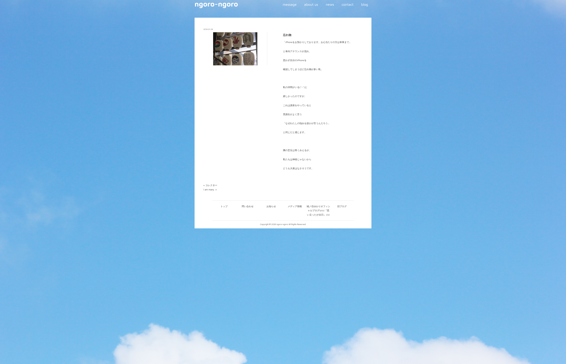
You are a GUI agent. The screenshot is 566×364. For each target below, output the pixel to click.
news (330, 4)
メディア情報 (295, 206)
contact (347, 4)
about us (311, 4)
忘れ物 (287, 35)
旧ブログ (342, 206)
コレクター (211, 185)
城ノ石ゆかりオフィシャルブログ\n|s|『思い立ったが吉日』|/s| (318, 210)
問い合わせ (248, 206)
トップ (224, 206)
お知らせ (271, 206)
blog (364, 4)
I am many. (209, 189)
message (290, 4)
